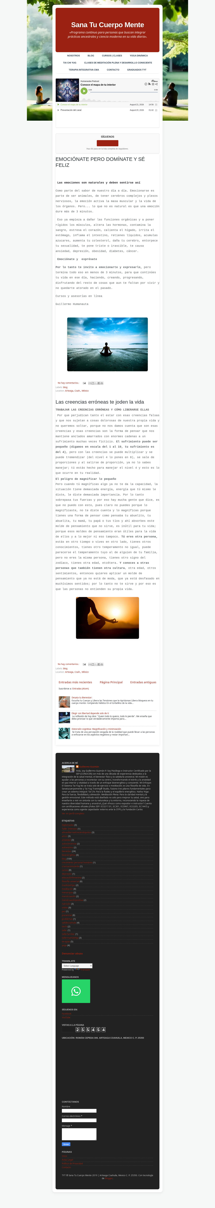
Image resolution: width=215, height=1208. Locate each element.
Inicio (64, 1156)
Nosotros (73, 56)
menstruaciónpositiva (72, 900)
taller (64, 930)
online (65, 907)
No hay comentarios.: (69, 382)
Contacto (113, 70)
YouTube (66, 1017)
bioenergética (69, 855)
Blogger (109, 1178)
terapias (66, 941)
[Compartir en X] (95, 383)
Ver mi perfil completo (73, 813)
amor (64, 836)
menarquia (67, 892)
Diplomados (68, 825)
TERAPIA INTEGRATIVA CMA (84, 70)
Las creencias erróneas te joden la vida (100, 402)
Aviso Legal (67, 1159)
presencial (67, 915)
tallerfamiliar (68, 934)
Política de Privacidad (72, 1163)
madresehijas (68, 885)
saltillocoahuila (69, 922)
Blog (91, 56)
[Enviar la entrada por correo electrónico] (84, 382)
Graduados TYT (136, 70)
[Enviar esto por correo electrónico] (89, 383)
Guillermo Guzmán (89, 766)
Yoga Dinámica (139, 56)
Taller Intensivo (69, 828)
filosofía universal (70, 881)
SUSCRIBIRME (107, 143)
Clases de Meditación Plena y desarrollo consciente (118, 63)
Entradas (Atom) (80, 688)
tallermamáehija (70, 937)
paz (63, 911)
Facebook (66, 1013)
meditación (67, 889)
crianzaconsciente (70, 866)
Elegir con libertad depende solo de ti (90, 713)
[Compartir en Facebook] (98, 383)
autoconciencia (69, 843)
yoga (64, 945)
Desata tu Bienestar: (82, 697)
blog (65, 387)
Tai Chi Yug (69, 63)
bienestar (66, 851)
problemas (67, 919)
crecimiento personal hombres (77, 862)
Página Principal (111, 682)
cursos (65, 870)
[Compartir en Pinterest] (101, 383)
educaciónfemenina (71, 877)
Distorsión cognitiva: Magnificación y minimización (96, 729)
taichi (64, 926)
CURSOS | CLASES (112, 56)
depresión (67, 873)
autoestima (67, 847)
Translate (85, 969)
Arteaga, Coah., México (77, 390)
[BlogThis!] (92, 383)
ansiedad (66, 839)
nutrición (66, 903)
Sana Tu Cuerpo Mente (107, 25)
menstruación (69, 896)
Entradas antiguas (143, 682)
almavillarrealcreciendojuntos (76, 832)
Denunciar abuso (72, 953)
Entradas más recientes (75, 682)
